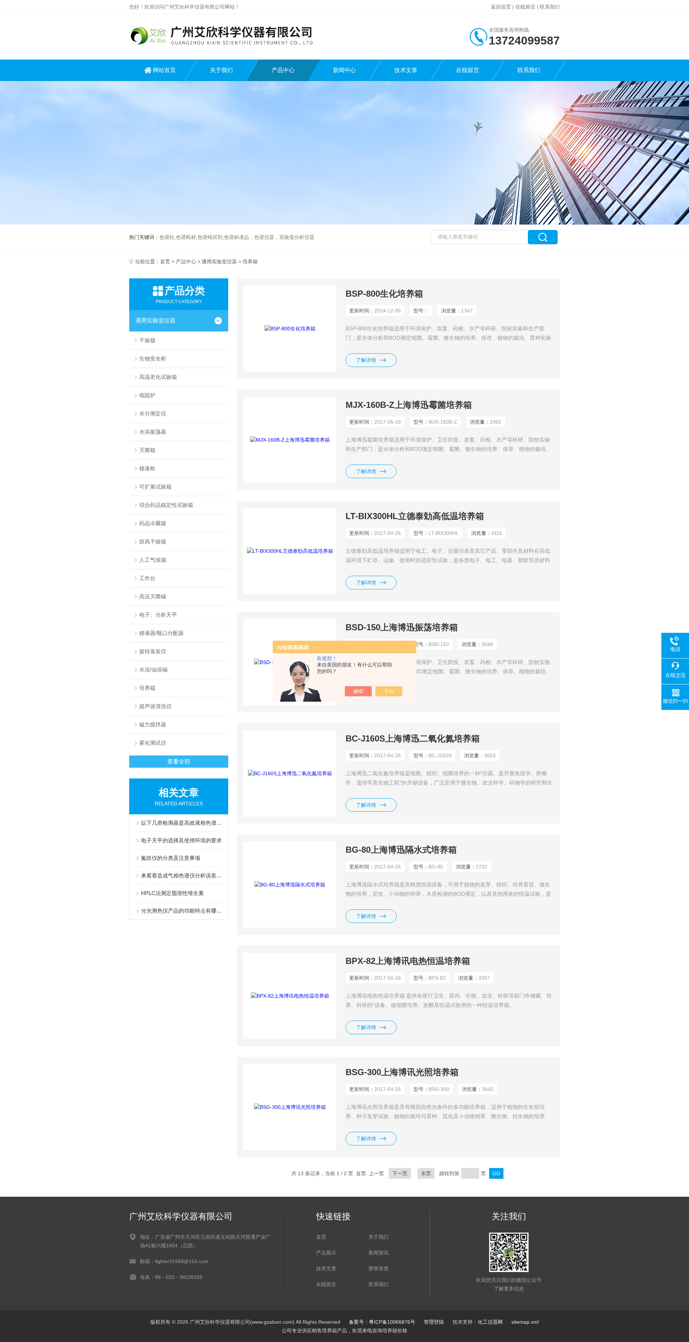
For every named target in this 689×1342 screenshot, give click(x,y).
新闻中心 (344, 70)
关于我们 (221, 70)
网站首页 (164, 70)
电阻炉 (147, 395)
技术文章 (405, 70)
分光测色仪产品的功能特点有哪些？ (182, 911)
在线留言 (525, 7)
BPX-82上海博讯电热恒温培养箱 (408, 961)
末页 (426, 1173)
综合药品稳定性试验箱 (166, 505)
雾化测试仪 (152, 743)
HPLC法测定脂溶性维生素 (172, 893)
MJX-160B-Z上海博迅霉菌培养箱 (409, 405)
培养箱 (147, 688)
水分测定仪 (152, 413)
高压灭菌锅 (152, 596)
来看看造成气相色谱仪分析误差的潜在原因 (182, 875)
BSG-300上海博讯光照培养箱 (402, 1072)
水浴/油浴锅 (153, 670)
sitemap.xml (525, 1322)
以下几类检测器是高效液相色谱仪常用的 (182, 823)
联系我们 (550, 7)
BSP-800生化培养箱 (384, 293)
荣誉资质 (379, 1268)
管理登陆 (434, 1322)
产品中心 (283, 70)
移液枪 (147, 468)
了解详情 (366, 360)
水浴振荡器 (152, 432)
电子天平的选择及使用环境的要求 (181, 840)
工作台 (147, 578)
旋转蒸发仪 (152, 651)
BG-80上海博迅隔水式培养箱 (401, 849)
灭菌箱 (147, 450)
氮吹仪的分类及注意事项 (170, 858)
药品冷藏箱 (152, 523)
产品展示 (326, 1253)
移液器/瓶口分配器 (161, 633)
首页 (165, 261)
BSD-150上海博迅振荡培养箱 (402, 627)
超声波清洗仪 (155, 706)
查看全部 (178, 761)
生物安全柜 (152, 358)
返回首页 (501, 7)
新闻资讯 (379, 1253)
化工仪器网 (490, 1322)
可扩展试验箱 (155, 487)
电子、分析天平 (158, 615)
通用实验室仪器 (219, 261)
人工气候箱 (152, 560)
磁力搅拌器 (152, 724)
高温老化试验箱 (158, 377)
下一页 (399, 1173)
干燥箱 (147, 340)
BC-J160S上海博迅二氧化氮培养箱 (413, 738)
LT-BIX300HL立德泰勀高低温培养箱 (415, 516)
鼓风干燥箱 (152, 541)
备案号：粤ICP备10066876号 (382, 1322)
